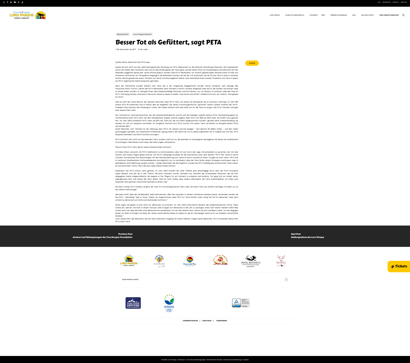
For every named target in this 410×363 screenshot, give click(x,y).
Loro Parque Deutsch (142, 34)
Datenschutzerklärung (232, 360)
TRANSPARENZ (221, 321)
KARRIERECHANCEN (190, 321)
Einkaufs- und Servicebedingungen (192, 360)
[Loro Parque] (205, 303)
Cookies (246, 360)
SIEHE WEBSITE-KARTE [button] (130, 279)
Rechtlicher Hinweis (214, 360)
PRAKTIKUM (206, 321)
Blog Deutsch (123, 34)
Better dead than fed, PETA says (136, 62)
